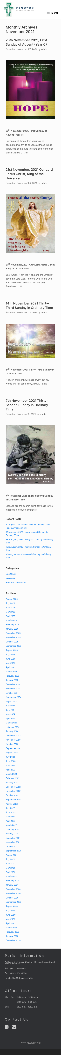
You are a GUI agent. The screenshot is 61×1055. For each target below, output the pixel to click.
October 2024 (12, 692)
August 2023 (12, 752)
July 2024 (10, 705)
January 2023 (12, 782)
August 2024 (12, 701)
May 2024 (10, 714)
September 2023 (13, 748)
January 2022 (12, 833)
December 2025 (13, 633)
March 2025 (11, 671)
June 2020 (10, 914)
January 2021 (12, 884)
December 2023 (13, 735)
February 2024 (12, 726)
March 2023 (11, 773)
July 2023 (10, 756)
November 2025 (13, 637)
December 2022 (13, 786)
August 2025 (12, 650)
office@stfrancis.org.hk (22, 977)
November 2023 (13, 739)
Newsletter (11, 578)
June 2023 (10, 761)
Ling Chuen (11, 573)
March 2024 (11, 722)
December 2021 (13, 837)
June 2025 (10, 658)
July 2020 (10, 910)
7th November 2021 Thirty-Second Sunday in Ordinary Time (27, 405)
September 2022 (13, 799)
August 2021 (12, 854)
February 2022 (12, 829)
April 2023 (10, 769)
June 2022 (10, 812)
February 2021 (12, 880)
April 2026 (10, 616)
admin (44, 49)
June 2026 (10, 607)
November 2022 (13, 790)
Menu (54, 12)
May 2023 (10, 765)
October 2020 (12, 897)
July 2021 (10, 859)
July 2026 (10, 603)
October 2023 (12, 744)
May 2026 (10, 611)
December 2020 (13, 889)
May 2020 (10, 918)
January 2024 (12, 731)
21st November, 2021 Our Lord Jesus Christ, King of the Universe (29, 174)
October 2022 (12, 795)
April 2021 (10, 872)
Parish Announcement (16, 582)
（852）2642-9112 (17, 968)
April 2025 (10, 667)
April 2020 (10, 923)
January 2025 (12, 679)
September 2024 (13, 697)
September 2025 (13, 645)
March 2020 (11, 927)
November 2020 (13, 893)
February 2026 (12, 624)
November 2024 (13, 688)
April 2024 (10, 718)
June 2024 (10, 709)
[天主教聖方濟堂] (18, 9)
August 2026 (12, 598)
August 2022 (12, 803)
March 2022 (11, 825)
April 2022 (10, 820)
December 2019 (13, 940)
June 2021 (10, 863)
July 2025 (10, 654)
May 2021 (10, 867)
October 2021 (12, 846)
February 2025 (12, 675)
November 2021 (13, 842)
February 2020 (12, 931)
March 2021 (11, 876)
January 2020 (12, 935)
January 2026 (12, 628)
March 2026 (11, 620)
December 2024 (13, 684)
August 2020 (12, 906)
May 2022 (10, 816)
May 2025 (10, 662)
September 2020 (13, 901)
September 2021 (13, 850)
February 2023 (12, 778)
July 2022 (10, 807)
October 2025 (12, 641)
